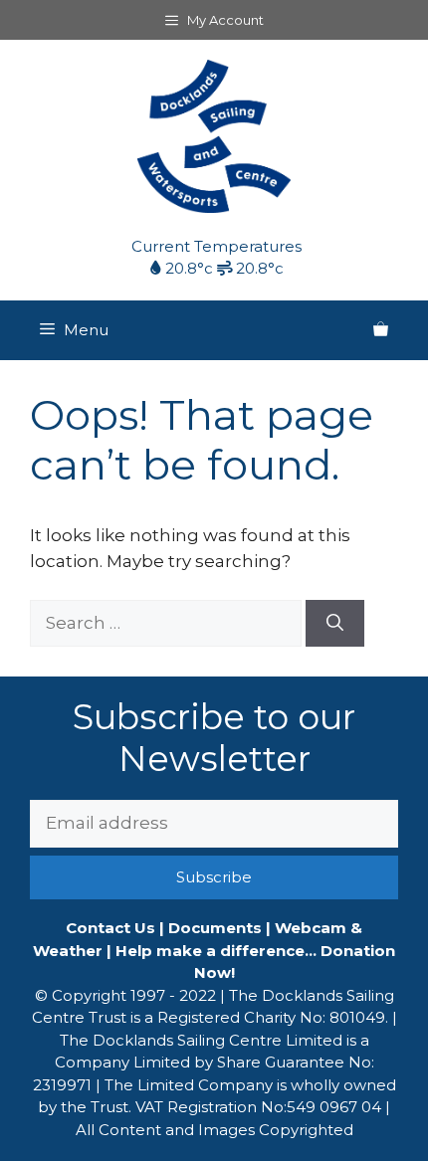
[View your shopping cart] (380, 330)
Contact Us (110, 927)
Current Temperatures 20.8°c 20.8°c (216, 258)
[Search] (335, 624)
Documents (215, 927)
